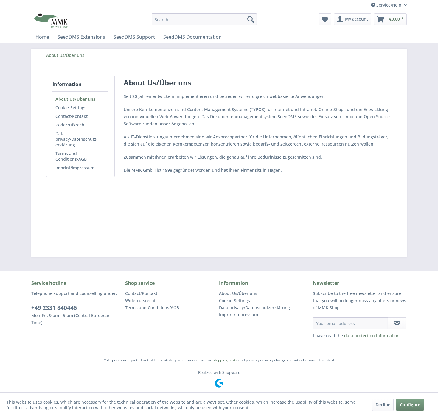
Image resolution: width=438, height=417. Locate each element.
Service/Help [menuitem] (389, 5)
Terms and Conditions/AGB (71, 156)
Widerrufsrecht (70, 125)
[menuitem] (204, 19)
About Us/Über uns (75, 99)
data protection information (372, 335)
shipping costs (225, 360)
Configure (410, 404)
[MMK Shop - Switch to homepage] (51, 20)
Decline (382, 404)
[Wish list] (325, 19)
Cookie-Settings (70, 107)
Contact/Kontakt (71, 116)
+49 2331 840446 (54, 308)
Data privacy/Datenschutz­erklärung (76, 139)
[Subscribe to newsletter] (397, 323)
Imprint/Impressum (74, 168)
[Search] (250, 19)
